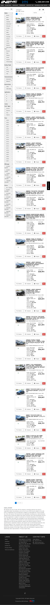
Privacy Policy (8, 547)
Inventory (8, 5)
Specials (15, 5)
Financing (22, 5)
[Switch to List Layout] (43, 9)
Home (2, 5)
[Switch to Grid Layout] (39, 9)
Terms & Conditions (9, 549)
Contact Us (29, 5)
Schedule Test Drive (41, 5)
